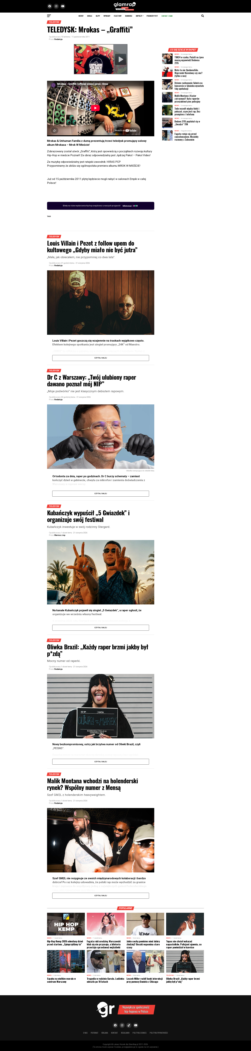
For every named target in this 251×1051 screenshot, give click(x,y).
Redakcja (58, 39)
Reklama (104, 1032)
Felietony (117, 15)
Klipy (98, 15)
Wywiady (107, 15)
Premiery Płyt (152, 15)
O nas (85, 1032)
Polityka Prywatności (159, 1032)
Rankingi (128, 15)
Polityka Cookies (140, 1032)
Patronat (94, 1032)
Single (89, 15)
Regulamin (125, 1032)
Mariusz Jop (59, 535)
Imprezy (139, 15)
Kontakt (114, 1032)
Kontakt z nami (167, 16)
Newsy (81, 15)
